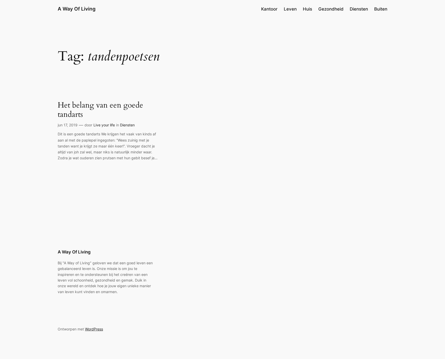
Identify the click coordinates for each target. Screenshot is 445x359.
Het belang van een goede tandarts (100, 110)
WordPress (94, 329)
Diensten (127, 125)
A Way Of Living (77, 9)
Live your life (104, 125)
